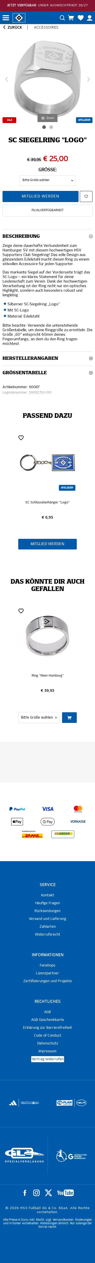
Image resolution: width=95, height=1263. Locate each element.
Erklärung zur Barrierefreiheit (47, 1028)
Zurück (14, 27)
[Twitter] (48, 1193)
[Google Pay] (47, 821)
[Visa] (47, 809)
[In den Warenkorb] (69, 717)
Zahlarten (48, 927)
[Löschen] (21, 437)
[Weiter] (88, 79)
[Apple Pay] (17, 821)
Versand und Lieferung (47, 919)
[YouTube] (65, 1193)
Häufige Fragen (47, 903)
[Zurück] (7, 79)
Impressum (47, 1051)
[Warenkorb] (70, 17)
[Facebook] (25, 1193)
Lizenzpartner (47, 973)
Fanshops (47, 965)
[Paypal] (17, 809)
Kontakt (47, 895)
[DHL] (32, 834)
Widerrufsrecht (47, 934)
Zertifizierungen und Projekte (47, 981)
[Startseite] (19, 17)
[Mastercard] (78, 809)
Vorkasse (78, 821)
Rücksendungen (47, 911)
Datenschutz (47, 1043)
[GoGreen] (62, 834)
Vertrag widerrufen (48, 1059)
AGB (47, 1012)
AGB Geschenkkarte (47, 1020)
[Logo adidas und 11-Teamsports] (13, 1105)
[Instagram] (36, 1193)
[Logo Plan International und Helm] (62, 1105)
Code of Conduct (47, 1035)
